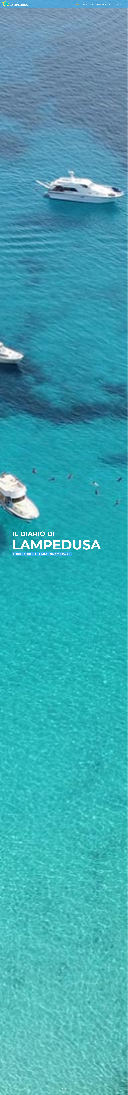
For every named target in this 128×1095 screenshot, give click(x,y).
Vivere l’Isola (88, 4)
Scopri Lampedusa (103, 4)
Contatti (117, 4)
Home (77, 4)
